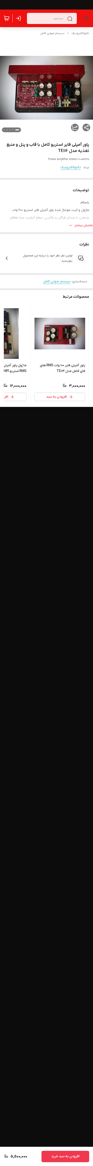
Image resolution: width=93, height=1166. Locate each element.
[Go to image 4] (7, 129)
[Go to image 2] (12, 129)
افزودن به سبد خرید (65, 1156)
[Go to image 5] (4, 129)
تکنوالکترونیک (80, 33)
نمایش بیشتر (83, 225)
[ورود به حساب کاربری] (19, 18)
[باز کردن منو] (85, 18)
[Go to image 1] (17, 129)
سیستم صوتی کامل (52, 33)
